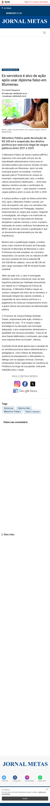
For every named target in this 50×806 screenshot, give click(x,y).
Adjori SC (28, 2)
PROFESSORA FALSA (10, 70)
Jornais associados (40, 2)
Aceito (25, 798)
